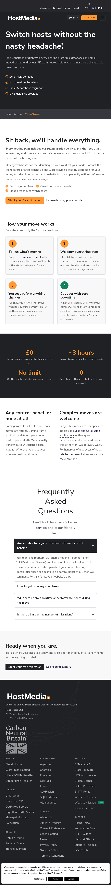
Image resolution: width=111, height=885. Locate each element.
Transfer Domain (15, 849)
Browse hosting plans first (62, 200)
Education (46, 775)
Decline (55, 879)
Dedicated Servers (16, 807)
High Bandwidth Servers (20, 812)
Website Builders (85, 797)
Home (8, 114)
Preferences (39, 879)
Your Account (89, 17)
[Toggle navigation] (103, 18)
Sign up (74, 17)
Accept (72, 879)
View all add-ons (85, 808)
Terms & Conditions (52, 856)
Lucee (43, 786)
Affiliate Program (50, 823)
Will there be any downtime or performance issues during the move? (53, 600)
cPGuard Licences (85, 775)
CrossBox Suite (84, 770)
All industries (48, 803)
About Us (45, 8)
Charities (45, 770)
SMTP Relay (82, 792)
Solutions (18, 114)
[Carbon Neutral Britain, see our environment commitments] (16, 739)
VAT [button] (87, 8)
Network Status (61, 8)
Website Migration (89, 803)
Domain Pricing (14, 838)
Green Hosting (49, 834)
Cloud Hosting (14, 764)
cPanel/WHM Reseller (19, 775)
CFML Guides (83, 834)
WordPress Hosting (17, 770)
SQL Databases (50, 797)
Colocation (12, 823)
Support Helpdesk (86, 845)
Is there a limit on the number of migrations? (45, 614)
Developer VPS (15, 801)
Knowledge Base (85, 828)
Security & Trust (50, 850)
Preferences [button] (56, 873)
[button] (97, 8)
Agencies (45, 764)
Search (76, 8)
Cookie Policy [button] (100, 870)
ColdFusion (47, 792)
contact (41, 527)
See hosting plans (57, 667)
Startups (45, 781)
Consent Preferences (52, 828)
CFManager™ (83, 764)
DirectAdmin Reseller (18, 781)
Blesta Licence (83, 781)
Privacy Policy (48, 845)
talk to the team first (72, 454)
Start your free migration (24, 200)
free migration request (29, 257)
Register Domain (15, 843)
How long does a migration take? (38, 586)
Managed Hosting (16, 817)
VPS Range (12, 796)
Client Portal (83, 823)
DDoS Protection (85, 786)
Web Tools (81, 850)
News (43, 839)
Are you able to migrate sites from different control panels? (50, 545)
